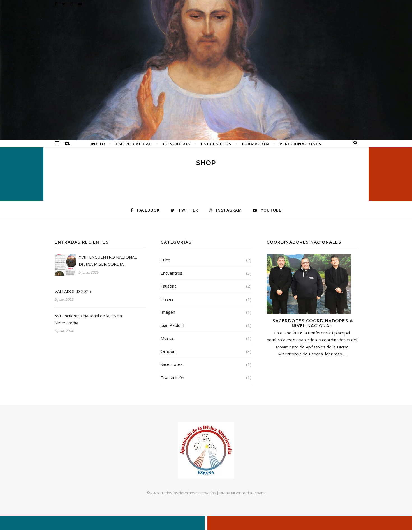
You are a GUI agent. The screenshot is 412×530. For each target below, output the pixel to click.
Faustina (169, 286)
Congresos (176, 143)
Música (167, 338)
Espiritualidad (134, 143)
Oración (168, 351)
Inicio (98, 143)
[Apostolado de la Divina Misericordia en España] (206, 70)
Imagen (168, 312)
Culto (165, 260)
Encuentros (216, 143)
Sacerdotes (172, 364)
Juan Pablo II (172, 325)
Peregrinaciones (300, 143)
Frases (167, 299)
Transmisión (172, 377)
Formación (255, 143)
